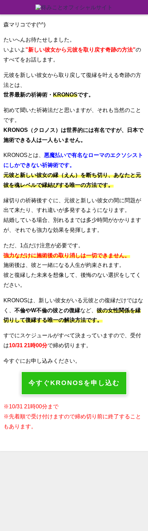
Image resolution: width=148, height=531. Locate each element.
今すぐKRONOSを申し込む (74, 383)
